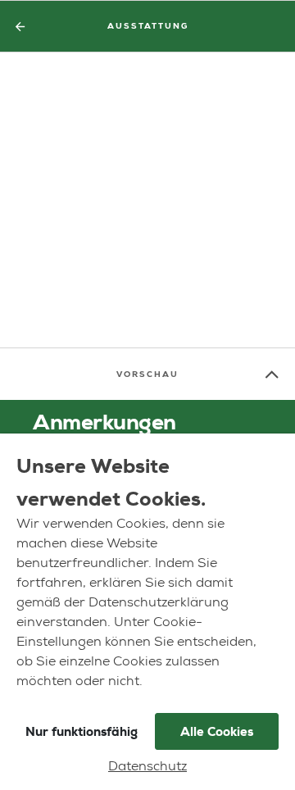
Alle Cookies (216, 732)
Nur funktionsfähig (81, 732)
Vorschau (147, 374)
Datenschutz (147, 767)
